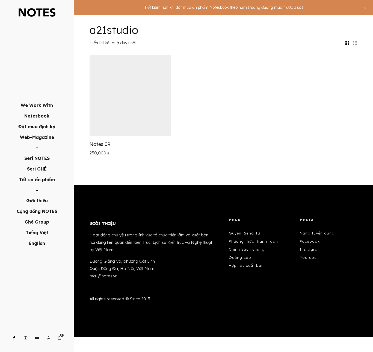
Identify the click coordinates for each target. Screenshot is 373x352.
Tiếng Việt (37, 232)
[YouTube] (37, 338)
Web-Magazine (37, 137)
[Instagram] (25, 338)
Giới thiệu (37, 200)
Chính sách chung (247, 249)
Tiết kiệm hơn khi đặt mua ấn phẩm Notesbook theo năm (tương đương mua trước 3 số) (223, 7)
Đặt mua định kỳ (36, 126)
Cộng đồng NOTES (37, 211)
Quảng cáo (240, 257)
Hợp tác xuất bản (246, 265)
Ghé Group (37, 222)
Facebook (310, 241)
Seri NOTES (37, 158)
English (37, 243)
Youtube (308, 257)
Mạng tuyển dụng (317, 233)
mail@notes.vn (103, 275)
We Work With (37, 105)
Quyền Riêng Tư (244, 233)
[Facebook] (14, 338)
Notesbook (36, 116)
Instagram (310, 249)
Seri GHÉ (37, 169)
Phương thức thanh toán (253, 241)
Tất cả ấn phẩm (37, 179)
